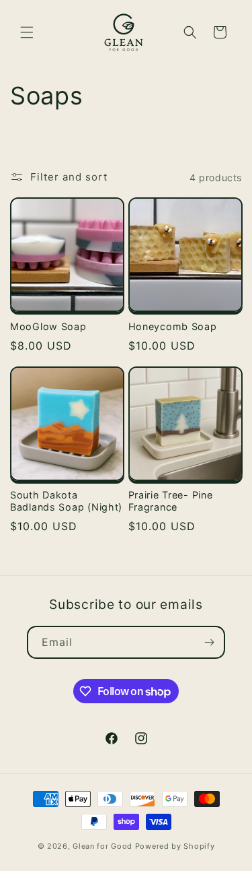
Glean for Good (102, 846)
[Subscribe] (209, 642)
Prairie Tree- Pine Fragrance (170, 501)
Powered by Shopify (175, 846)
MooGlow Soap (48, 326)
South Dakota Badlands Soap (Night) (66, 501)
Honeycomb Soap (172, 326)
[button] (27, 32)
